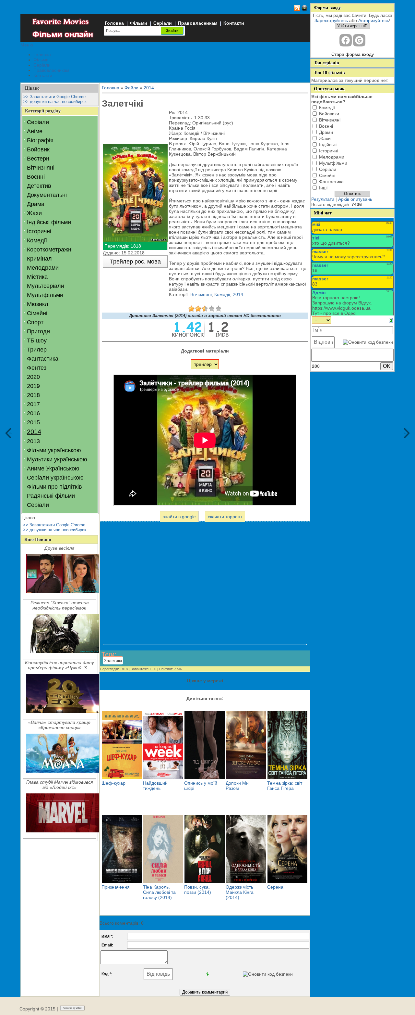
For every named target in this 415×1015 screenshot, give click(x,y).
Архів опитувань (355, 199)
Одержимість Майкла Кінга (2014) (240, 892)
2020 (33, 377)
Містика (37, 277)
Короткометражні (50, 249)
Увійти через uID (352, 26)
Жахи (34, 213)
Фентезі (37, 368)
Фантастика (42, 358)
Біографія (40, 140)
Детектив (39, 186)
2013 (33, 441)
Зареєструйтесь (331, 20)
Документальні (47, 195)
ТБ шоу (37, 340)
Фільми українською (54, 450)
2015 (33, 422)
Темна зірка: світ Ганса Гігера (284, 785)
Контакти (233, 23)
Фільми (138, 23)
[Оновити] (391, 320)
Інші (323, 187)
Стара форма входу (352, 54)
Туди (405, 433)
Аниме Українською (53, 468)
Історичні (39, 231)
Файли (131, 87)
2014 (34, 431)
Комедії (37, 240)
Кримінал (39, 258)
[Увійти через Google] (359, 40)
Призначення (115, 887)
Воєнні (36, 176)
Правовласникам (197, 23)
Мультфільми (45, 295)
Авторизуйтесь (373, 20)
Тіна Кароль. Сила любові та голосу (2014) (159, 892)
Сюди (10, 433)
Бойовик (38, 149)
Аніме (34, 131)
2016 (33, 413)
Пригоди (38, 331)
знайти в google (179, 516)
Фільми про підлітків (54, 486)
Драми (326, 132)
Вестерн (38, 158)
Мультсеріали (45, 286)
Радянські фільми (51, 496)
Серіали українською (55, 477)
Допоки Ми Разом (237, 785)
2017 (33, 404)
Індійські (328, 144)
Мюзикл (37, 304)
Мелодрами (43, 267)
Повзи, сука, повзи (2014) (197, 889)
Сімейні (37, 313)
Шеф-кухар (113, 783)
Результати (322, 199)
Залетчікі (113, 660)
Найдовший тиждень (155, 785)
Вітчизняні (40, 167)
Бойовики (329, 113)
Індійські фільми (49, 222)
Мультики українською (57, 459)
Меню (26, 44)
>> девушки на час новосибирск (55, 101)
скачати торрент (225, 516)
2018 (33, 395)
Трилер (37, 349)
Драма (35, 204)
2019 (33, 386)
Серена (275, 887)
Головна (114, 23)
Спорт (35, 322)
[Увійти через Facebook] (345, 40)
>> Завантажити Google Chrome (54, 96)
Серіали (162, 23)
